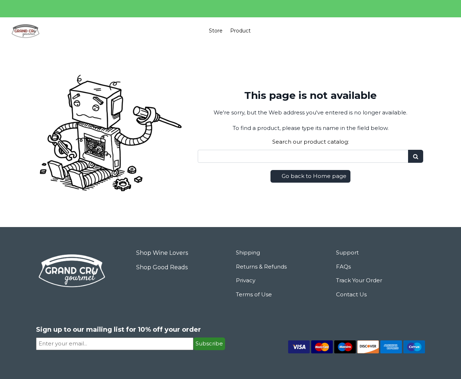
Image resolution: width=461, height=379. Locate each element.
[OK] (415, 156)
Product (240, 30)
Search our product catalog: (310, 141)
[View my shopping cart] (423, 31)
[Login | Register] (440, 31)
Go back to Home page (313, 176)
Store (216, 30)
